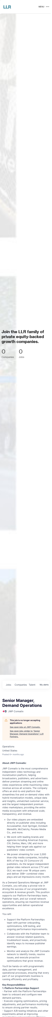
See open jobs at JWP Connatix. (25, 727)
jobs (8, 684)
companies (20, 684)
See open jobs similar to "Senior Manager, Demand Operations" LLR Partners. (26, 734)
